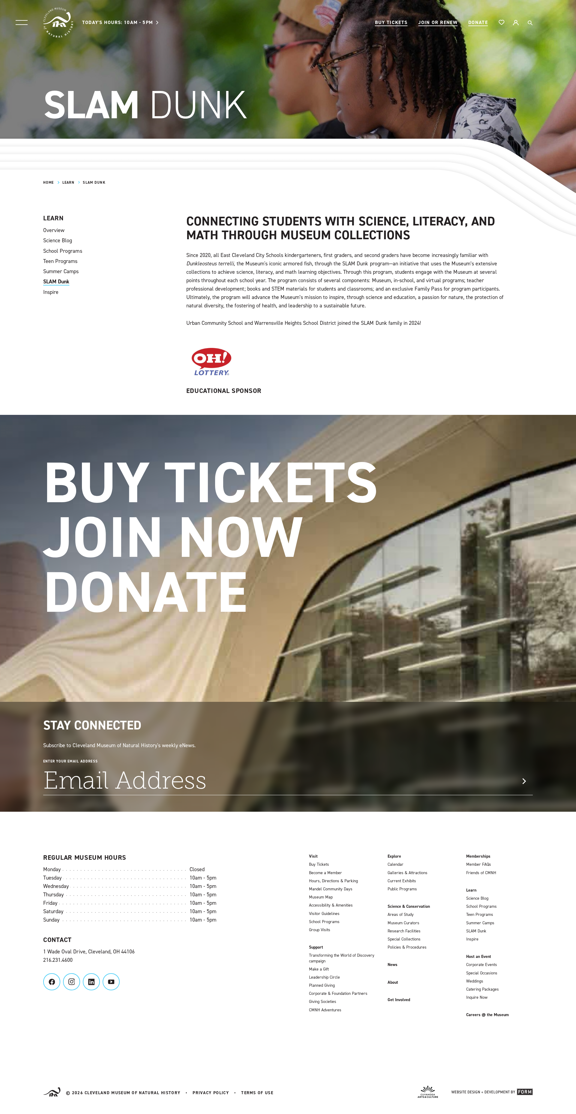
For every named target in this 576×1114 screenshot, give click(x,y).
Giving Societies (322, 1001)
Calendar (396, 864)
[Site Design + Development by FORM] (492, 1092)
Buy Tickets (391, 22)
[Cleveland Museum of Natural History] (58, 23)
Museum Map (321, 897)
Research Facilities (404, 931)
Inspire (50, 292)
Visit (313, 856)
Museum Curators (403, 923)
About (393, 982)
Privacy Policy (211, 1093)
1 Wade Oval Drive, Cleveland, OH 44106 (89, 951)
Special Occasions (481, 973)
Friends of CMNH (481, 873)
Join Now (173, 537)
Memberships (478, 856)
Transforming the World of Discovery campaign (341, 958)
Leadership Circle (324, 977)
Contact (57, 939)
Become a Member (325, 873)
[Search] (530, 23)
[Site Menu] (22, 23)
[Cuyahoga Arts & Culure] (428, 1093)
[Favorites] (502, 23)
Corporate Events (481, 965)
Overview (53, 230)
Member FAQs (478, 864)
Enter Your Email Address (70, 761)
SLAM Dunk (56, 281)
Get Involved (399, 1000)
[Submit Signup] (524, 781)
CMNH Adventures (325, 1010)
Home (48, 182)
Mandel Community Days (330, 889)
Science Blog (57, 240)
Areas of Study (401, 914)
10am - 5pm (117, 22)
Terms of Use (257, 1093)
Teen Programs (60, 261)
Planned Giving (322, 985)
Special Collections (404, 939)
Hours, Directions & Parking (333, 881)
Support (316, 947)
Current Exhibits (402, 881)
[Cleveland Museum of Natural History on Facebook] (51, 981)
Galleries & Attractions (408, 873)
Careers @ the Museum (487, 1015)
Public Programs (402, 889)
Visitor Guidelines (324, 913)
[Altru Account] (516, 23)
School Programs (62, 251)
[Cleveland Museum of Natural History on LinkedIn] (91, 981)
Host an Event (478, 956)
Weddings (474, 981)
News (393, 965)
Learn (68, 182)
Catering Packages (482, 989)
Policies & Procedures (407, 947)
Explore (394, 856)
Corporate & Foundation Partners (338, 993)
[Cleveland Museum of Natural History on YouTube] (111, 981)
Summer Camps (61, 271)
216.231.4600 (58, 960)
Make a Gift (319, 969)
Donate (478, 22)
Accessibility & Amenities (331, 905)
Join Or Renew (438, 22)
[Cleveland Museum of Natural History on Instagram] (71, 981)
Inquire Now (477, 997)
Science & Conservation (409, 906)
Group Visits (319, 930)
